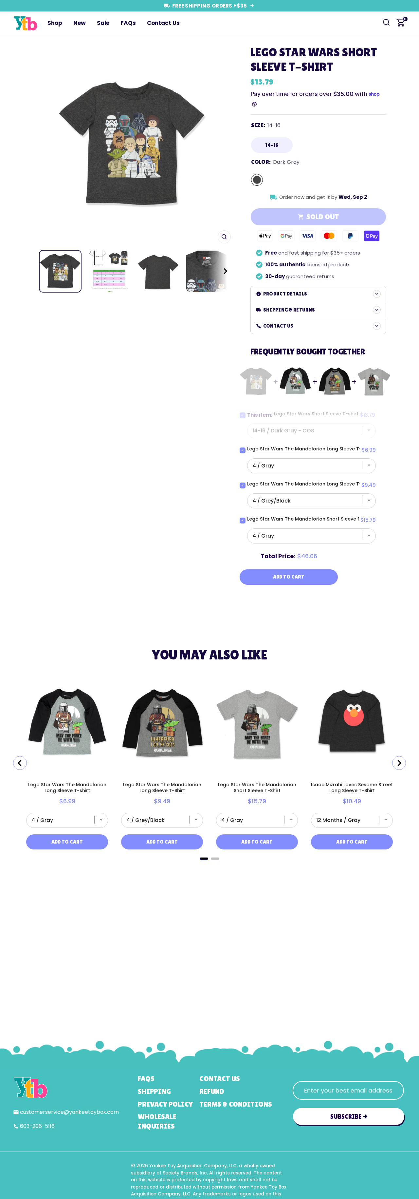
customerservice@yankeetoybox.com (69, 1112)
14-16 (272, 145)
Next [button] (223, 144)
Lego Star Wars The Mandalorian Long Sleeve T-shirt (309, 449)
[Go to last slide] (20, 763)
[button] (219, 271)
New (79, 23)
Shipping (154, 1091)
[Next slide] (399, 763)
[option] (132, 144)
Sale (103, 23)
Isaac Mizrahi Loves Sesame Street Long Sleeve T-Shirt (352, 787)
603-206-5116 (37, 1126)
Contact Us (163, 23)
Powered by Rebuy (209, 868)
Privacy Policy (165, 1104)
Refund (211, 1091)
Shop (54, 23)
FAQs (128, 23)
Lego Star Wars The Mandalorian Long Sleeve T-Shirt (309, 484)
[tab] (204, 859)
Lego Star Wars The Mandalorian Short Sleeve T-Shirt (310, 519)
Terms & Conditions (235, 1104)
